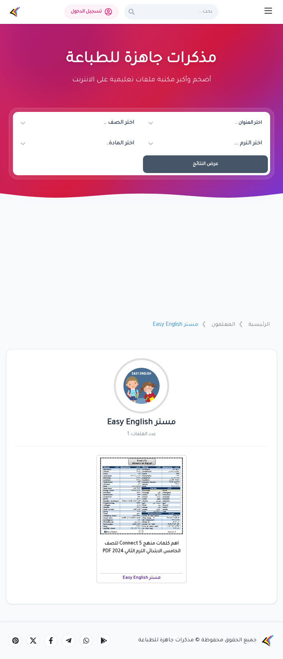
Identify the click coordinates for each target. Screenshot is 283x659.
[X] (33, 640)
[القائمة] (268, 11)
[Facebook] (50, 640)
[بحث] (131, 12)
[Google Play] (104, 640)
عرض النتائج (205, 164)
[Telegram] (68, 640)
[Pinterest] (15, 640)
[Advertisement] (141, 260)
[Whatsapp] (86, 640)
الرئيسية (259, 325)
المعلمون (223, 325)
